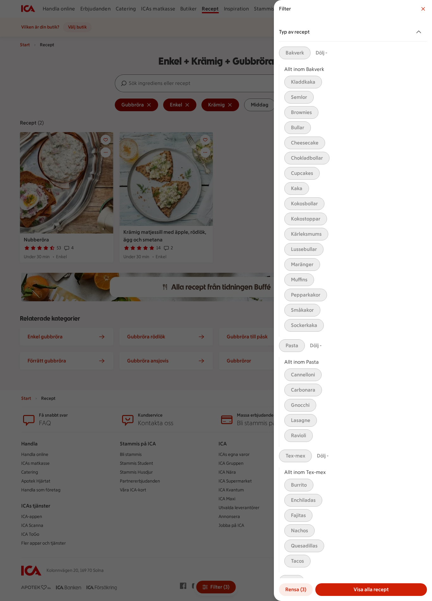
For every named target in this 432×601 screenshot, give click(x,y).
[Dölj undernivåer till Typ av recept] (420, 32)
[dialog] (353, 300)
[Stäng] (423, 9)
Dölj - (321, 53)
